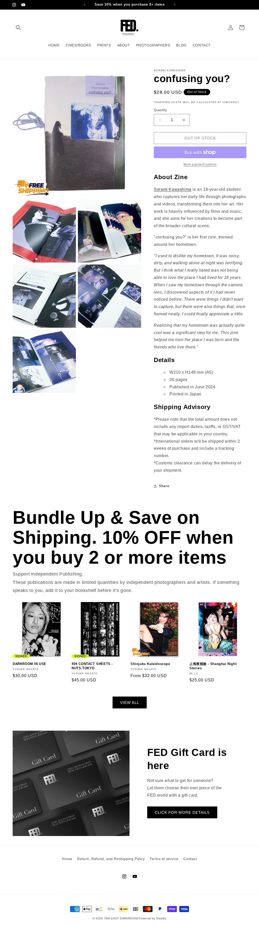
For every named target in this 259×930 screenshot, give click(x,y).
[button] (18, 27)
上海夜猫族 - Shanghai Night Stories (212, 666)
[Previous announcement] (84, 5)
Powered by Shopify (152, 918)
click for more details (182, 812)
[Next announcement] (174, 5)
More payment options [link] (200, 164)
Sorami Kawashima (172, 189)
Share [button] (164, 486)
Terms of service (164, 859)
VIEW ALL (129, 702)
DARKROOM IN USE (29, 664)
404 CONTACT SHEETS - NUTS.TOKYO (92, 666)
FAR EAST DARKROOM (121, 918)
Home (67, 859)
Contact (190, 859)
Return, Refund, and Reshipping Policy (111, 859)
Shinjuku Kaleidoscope (150, 664)
